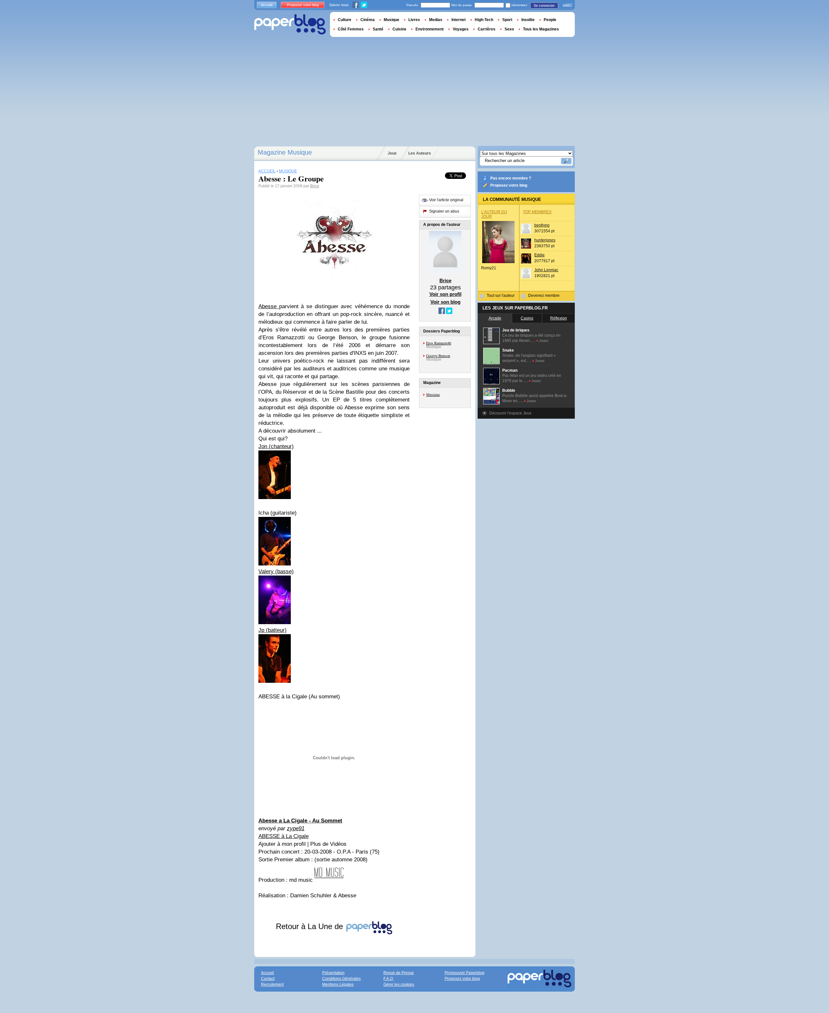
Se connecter (544, 5)
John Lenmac (546, 270)
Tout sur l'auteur (501, 295)
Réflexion (558, 318)
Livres (414, 19)
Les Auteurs (419, 153)
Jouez (544, 341)
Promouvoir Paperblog (464, 973)
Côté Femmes (351, 29)
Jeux (392, 153)
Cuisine (399, 29)
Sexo (509, 29)
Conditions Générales (341, 978)
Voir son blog (445, 302)
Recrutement (272, 984)
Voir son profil (445, 294)
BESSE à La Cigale (285, 836)
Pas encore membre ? (510, 178)
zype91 (295, 828)
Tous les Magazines (541, 29)
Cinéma (367, 19)
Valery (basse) (276, 571)
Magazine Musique (285, 152)
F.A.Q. (388, 978)
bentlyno (542, 225)
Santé (378, 29)
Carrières (486, 29)
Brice (314, 186)
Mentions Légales (338, 984)
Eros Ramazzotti (438, 342)
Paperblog (290, 24)
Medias (435, 19)
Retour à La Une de (310, 926)
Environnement (429, 29)
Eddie (539, 255)
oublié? (567, 4)
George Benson (438, 355)
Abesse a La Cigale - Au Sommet (300, 821)
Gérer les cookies (398, 984)
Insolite (528, 19)
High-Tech (484, 19)
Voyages (461, 29)
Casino (527, 318)
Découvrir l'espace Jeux (510, 413)
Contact (268, 978)
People (550, 19)
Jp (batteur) (272, 630)
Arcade (495, 318)
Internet (458, 19)
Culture (344, 19)
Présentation (333, 973)
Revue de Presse (398, 973)
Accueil (266, 5)
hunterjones (544, 240)
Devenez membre (544, 295)
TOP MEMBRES (537, 212)
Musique (433, 394)
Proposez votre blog (508, 185)
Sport (507, 19)
